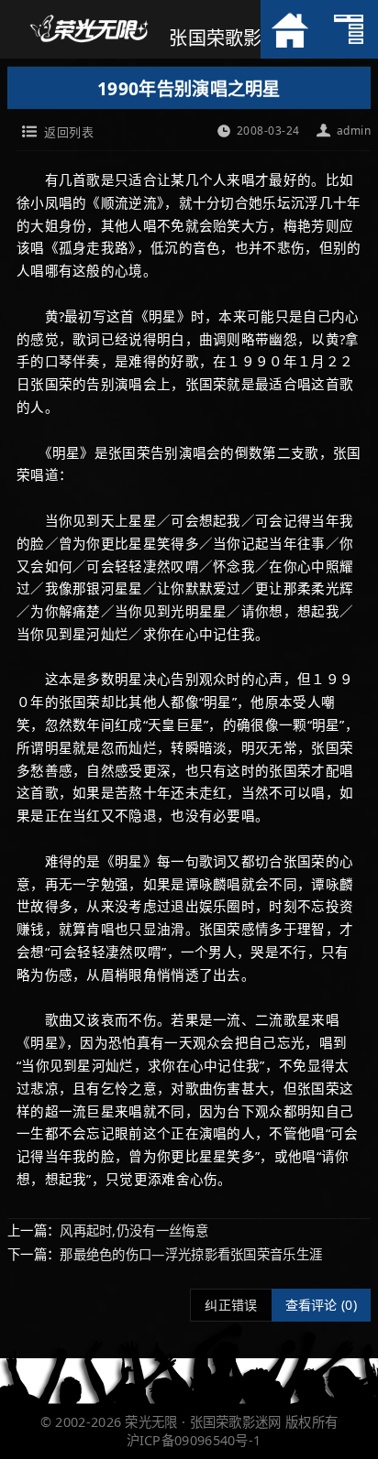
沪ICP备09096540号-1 (194, 1440)
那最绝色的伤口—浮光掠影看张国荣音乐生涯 (191, 1254)
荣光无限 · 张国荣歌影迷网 (203, 1422)
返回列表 (69, 132)
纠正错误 (231, 1304)
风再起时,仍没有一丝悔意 (134, 1230)
